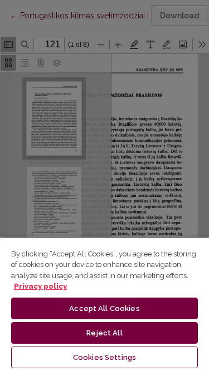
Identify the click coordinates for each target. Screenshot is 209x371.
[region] (104, 303)
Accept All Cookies (104, 308)
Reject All (104, 333)
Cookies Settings (104, 357)
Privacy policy (40, 286)
